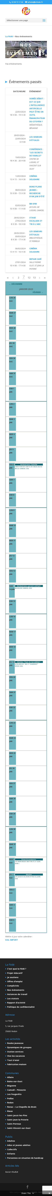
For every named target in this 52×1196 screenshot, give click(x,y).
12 (29, 277)
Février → (38, 292)
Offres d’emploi (14, 981)
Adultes (11, 1141)
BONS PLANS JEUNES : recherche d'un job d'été (36, 191)
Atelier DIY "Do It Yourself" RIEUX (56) (26, 665)
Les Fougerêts (14, 1094)
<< (8, 278)
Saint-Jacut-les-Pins (17, 1115)
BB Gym (33, 203)
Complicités (13, 985)
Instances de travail (17, 994)
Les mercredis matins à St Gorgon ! (28, 862)
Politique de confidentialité (21, 1007)
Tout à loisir (13, 1060)
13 (34, 277)
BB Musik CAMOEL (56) (23, 588)
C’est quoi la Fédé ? (16, 968)
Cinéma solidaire (34, 178)
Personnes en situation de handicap (25, 1158)
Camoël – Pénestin (16, 1090)
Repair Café (35, 259)
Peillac (10, 1098)
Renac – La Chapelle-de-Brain (21, 1107)
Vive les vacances (16, 1056)
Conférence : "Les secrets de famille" (36, 152)
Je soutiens (12, 977)
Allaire (10, 1077)
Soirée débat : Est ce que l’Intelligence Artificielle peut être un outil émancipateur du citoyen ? (37, 110)
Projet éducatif (14, 973)
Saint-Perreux (14, 1123)
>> (44, 278)
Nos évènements (15, 990)
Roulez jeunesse (15, 1043)
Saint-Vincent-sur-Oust (19, 1128)
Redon (10, 1102)
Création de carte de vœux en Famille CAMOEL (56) (29, 467)
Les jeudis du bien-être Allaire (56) (27, 877)
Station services (15, 1051)
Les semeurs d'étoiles (35, 139)
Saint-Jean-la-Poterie (17, 1119)
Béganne (11, 1085)
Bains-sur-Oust (14, 1081)
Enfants (11, 1153)
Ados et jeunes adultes (18, 1145)
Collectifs (12, 1149)
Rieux (10, 1111)
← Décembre (15, 284)
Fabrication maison (16, 1064)
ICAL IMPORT (11, 940)
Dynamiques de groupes (19, 1047)
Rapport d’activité (16, 1002)
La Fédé (9, 36)
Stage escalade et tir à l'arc (35, 221)
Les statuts (13, 998)
